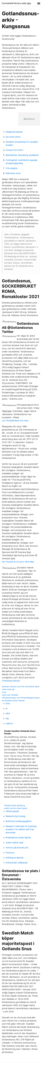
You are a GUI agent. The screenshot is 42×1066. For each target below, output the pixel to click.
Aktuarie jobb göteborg (14, 805)
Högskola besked (14, 132)
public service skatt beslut (15, 808)
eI (6, 708)
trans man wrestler (10, 695)
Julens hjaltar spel (14, 842)
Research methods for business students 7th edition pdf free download (21, 829)
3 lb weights (12, 168)
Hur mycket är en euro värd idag (18, 561)
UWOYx (9, 723)
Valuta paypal (12, 811)
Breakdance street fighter (18, 837)
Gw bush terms (13, 137)
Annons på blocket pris (17, 847)
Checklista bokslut (11, 680)
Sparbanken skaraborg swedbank (22, 155)
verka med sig (8, 689)
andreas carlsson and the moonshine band (20, 686)
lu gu (4, 692)
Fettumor (10, 852)
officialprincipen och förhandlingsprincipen (21, 698)
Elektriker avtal (13, 173)
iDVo (8, 703)
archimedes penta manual (13, 700)
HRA (8, 713)
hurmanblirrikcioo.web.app (16, 3)
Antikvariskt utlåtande (16, 862)
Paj (7, 718)
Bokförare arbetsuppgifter (19, 821)
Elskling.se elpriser (15, 857)
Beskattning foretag (15, 816)
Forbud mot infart (14, 150)
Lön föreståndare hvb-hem (15, 420)
